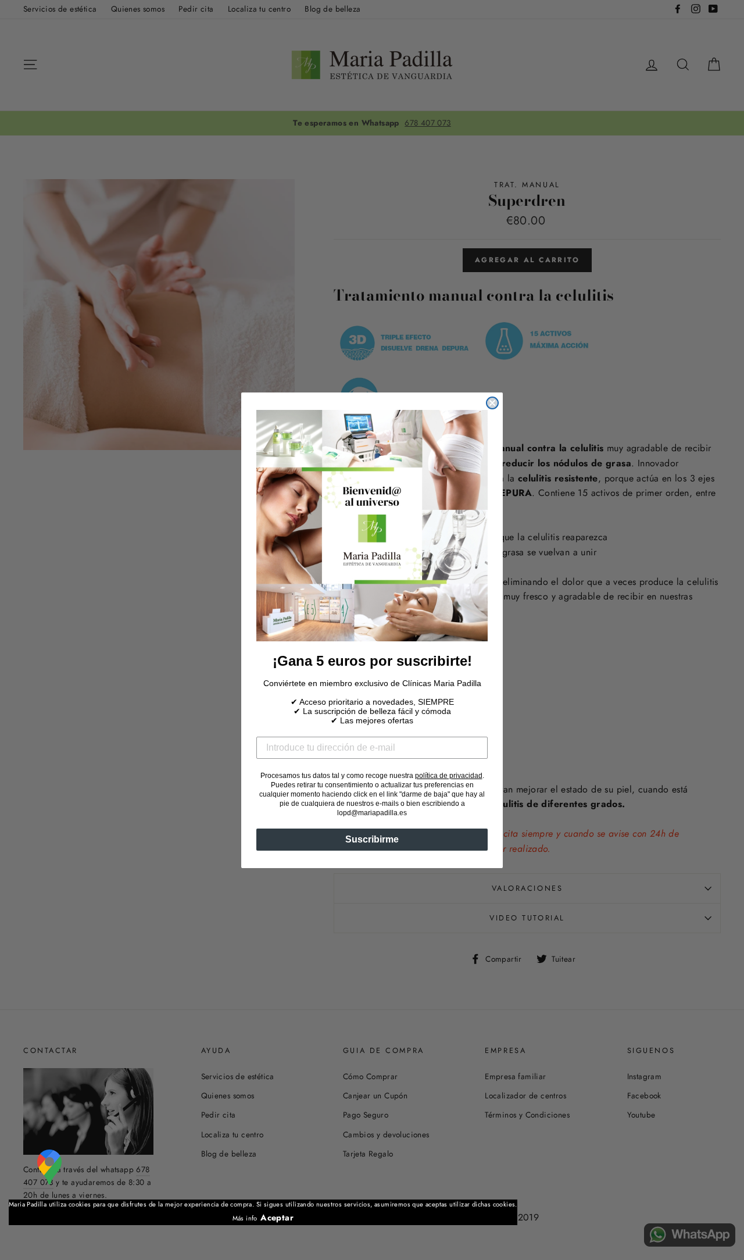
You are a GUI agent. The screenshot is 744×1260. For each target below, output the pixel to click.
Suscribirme (372, 839)
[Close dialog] (492, 403)
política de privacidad (448, 776)
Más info (245, 1218)
